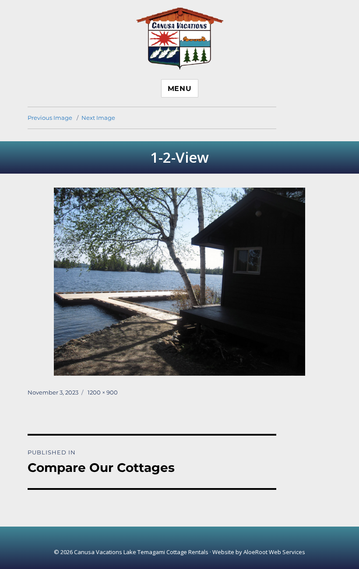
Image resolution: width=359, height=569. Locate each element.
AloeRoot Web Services (274, 552)
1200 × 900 (103, 392)
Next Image (98, 117)
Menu (180, 88)
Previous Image (50, 117)
